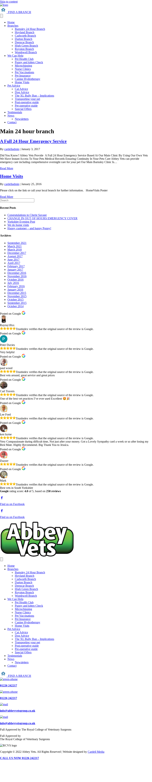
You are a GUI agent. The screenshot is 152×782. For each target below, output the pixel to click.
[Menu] (1, 16)
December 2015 (16, 292)
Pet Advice (13, 85)
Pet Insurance (23, 75)
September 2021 (17, 243)
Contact (11, 122)
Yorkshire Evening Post (21, 221)
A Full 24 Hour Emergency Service (33, 141)
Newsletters (22, 118)
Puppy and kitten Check (29, 62)
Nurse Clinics (23, 69)
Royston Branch (24, 49)
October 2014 (15, 306)
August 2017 (15, 256)
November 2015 (17, 296)
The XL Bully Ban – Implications (34, 95)
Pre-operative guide (26, 105)
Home (11, 22)
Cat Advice (21, 89)
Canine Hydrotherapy (27, 79)
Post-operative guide (27, 102)
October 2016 (15, 279)
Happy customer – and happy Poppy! (29, 228)
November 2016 (17, 276)
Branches (12, 25)
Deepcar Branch (24, 42)
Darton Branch (23, 39)
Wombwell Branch (26, 52)
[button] (15, 12)
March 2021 (14, 246)
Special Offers (23, 108)
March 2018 (14, 249)
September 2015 (17, 302)
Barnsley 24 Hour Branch (30, 29)
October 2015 (15, 299)
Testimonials (14, 112)
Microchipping (23, 65)
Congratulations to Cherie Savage (27, 215)
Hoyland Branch (24, 32)
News (10, 115)
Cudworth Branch (25, 35)
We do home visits (18, 225)
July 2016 (13, 282)
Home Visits (22, 82)
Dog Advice (22, 92)
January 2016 (15, 289)
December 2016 (16, 272)
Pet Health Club (24, 59)
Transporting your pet (27, 99)
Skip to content (9, 1)
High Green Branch (26, 45)
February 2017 (16, 266)
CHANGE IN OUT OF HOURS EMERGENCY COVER (42, 218)
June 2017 (13, 259)
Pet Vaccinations (24, 72)
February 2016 (16, 286)
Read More (6, 168)
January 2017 (15, 269)
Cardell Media (96, 751)
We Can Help (15, 55)
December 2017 (16, 252)
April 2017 (13, 262)
